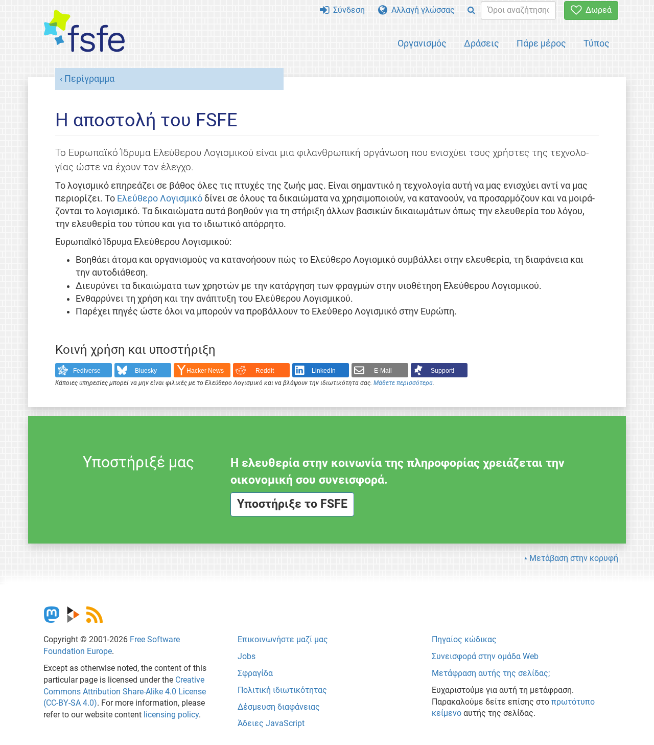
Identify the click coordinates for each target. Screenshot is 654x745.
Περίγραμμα (89, 79)
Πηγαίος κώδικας (464, 639)
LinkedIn (324, 370)
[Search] (471, 10)
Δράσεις (481, 43)
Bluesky (146, 370)
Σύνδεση (347, 10)
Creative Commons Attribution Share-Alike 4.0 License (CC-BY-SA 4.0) (124, 691)
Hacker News (205, 370)
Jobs (246, 656)
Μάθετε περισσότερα (403, 383)
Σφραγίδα (255, 673)
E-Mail (383, 370)
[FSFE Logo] (84, 31)
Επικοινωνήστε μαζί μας (283, 639)
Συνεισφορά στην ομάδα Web (485, 656)
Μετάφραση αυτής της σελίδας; (491, 673)
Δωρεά (596, 10)
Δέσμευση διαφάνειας (279, 707)
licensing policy (171, 714)
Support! (442, 370)
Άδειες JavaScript (271, 723)
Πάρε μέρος (541, 43)
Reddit (264, 370)
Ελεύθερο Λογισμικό (159, 198)
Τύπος (596, 43)
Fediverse (87, 370)
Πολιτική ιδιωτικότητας (282, 690)
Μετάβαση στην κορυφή (573, 558)
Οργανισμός (422, 43)
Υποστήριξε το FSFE (292, 504)
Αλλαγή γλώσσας (421, 10)
